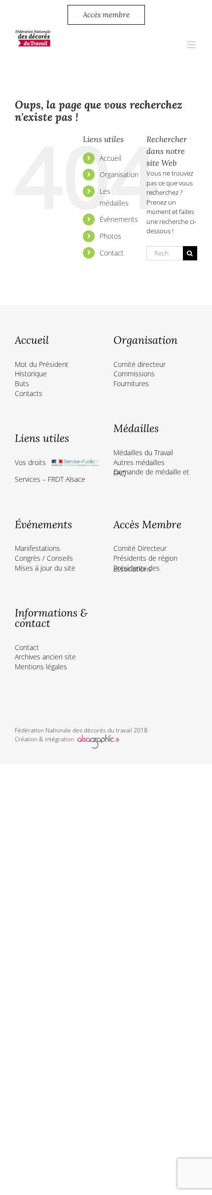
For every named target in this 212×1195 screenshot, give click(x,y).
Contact (112, 252)
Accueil (110, 158)
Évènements (119, 219)
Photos (110, 236)
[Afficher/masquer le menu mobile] (192, 44)
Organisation (119, 174)
